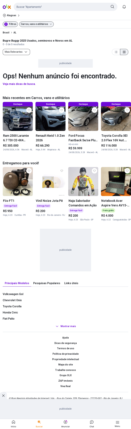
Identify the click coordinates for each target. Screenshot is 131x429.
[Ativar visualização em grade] (124, 52)
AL (14, 32)
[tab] (17, 283)
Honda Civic (10, 312)
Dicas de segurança (65, 343)
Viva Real (65, 386)
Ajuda (65, 337)
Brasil (6, 32)
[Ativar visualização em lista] (116, 52)
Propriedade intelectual (65, 359)
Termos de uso (65, 348)
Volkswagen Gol (13, 294)
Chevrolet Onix (12, 300)
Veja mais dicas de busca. (19, 84)
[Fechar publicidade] (3, 395)
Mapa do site (65, 364)
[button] (65, 7)
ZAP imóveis (65, 380)
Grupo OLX (66, 375)
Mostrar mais (68, 326)
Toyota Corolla (12, 306)
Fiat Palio (8, 318)
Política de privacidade (66, 353)
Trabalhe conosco (65, 370)
